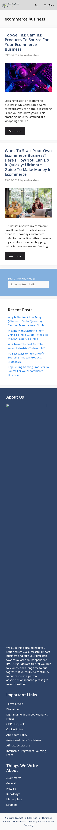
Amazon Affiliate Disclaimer (23, 740)
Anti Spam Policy (16, 735)
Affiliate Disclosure (18, 745)
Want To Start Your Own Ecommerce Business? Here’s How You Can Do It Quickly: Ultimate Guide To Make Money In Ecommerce (28, 162)
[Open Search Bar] (36, 5)
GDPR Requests (15, 724)
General (11, 783)
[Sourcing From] (10, 5)
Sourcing (11, 804)
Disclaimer (13, 709)
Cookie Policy (14, 729)
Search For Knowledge (21, 278)
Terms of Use (14, 704)
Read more (15, 131)
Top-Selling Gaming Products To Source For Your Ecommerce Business (27, 42)
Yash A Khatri (47, 821)
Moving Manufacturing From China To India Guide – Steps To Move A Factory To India (28, 334)
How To (11, 788)
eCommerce (13, 778)
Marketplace (14, 799)
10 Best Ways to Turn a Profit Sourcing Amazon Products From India (26, 357)
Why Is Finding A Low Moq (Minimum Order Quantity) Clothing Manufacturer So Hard (27, 321)
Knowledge (13, 794)
